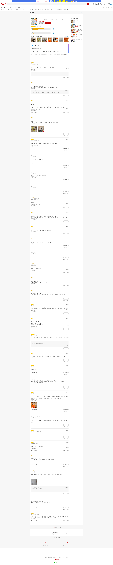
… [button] (4, 9)
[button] (94, 4)
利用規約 (65, 54)
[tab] (36, 16)
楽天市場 (2, 9)
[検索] (88, 4)
